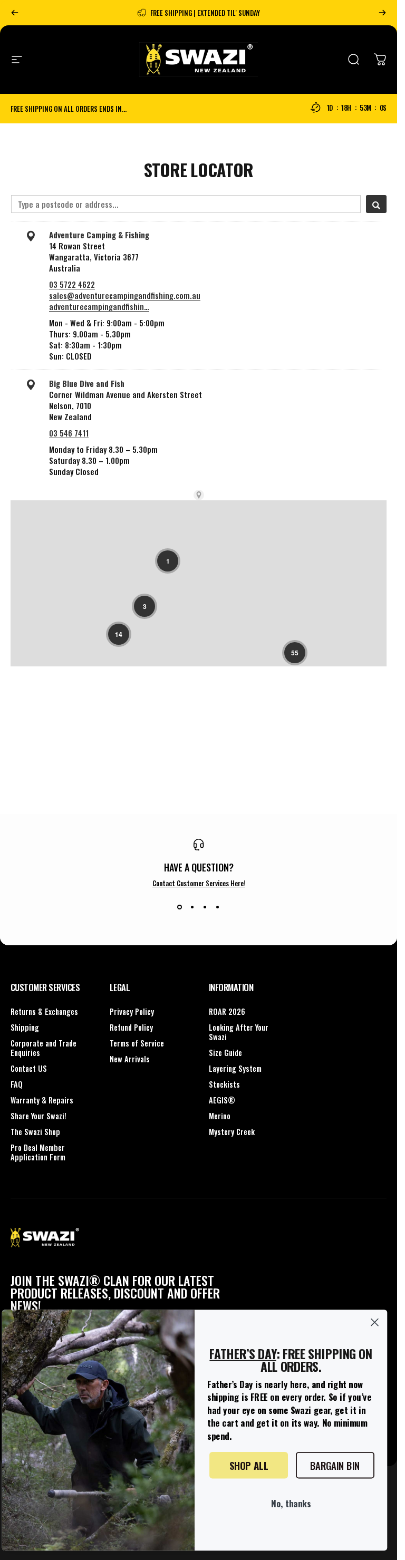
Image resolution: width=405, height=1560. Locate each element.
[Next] (382, 12)
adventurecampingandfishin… (99, 306)
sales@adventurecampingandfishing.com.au (124, 295)
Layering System (235, 1068)
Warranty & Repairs (42, 1100)
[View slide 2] (192, 907)
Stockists (224, 1084)
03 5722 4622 (72, 284)
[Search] (376, 204)
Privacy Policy (132, 1011)
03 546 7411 (69, 433)
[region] (199, 632)
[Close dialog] (374, 1322)
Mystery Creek (232, 1132)
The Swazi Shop (35, 1132)
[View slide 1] (179, 907)
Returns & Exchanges (44, 1011)
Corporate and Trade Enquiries (43, 1048)
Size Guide (225, 1053)
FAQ (17, 1084)
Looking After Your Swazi (238, 1032)
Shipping (25, 1027)
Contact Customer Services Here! (198, 883)
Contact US (29, 1068)
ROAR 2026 (227, 1011)
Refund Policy (131, 1027)
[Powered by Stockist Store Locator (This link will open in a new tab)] (199, 495)
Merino (219, 1116)
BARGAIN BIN (335, 1464)
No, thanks (291, 1502)
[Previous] (14, 12)
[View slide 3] (205, 907)
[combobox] (186, 204)
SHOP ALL (248, 1464)
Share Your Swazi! (38, 1116)
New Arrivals (130, 1059)
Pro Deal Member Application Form (38, 1152)
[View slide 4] (217, 907)
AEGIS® (222, 1100)
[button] (167, 560)
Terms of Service (137, 1043)
